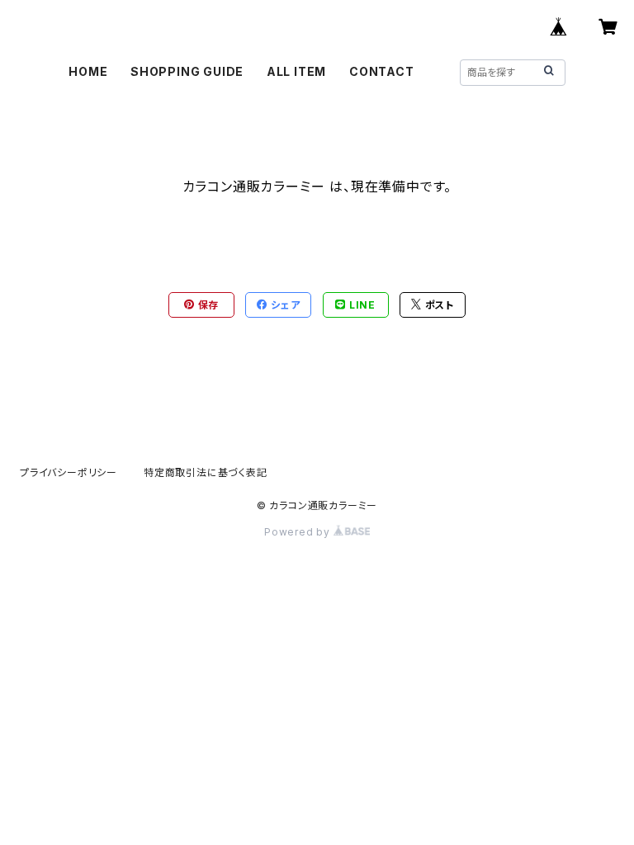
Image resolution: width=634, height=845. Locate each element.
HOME (88, 71)
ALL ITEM (296, 71)
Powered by (299, 532)
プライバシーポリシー (68, 472)
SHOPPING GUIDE (187, 71)
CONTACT (381, 71)
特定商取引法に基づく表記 (205, 472)
